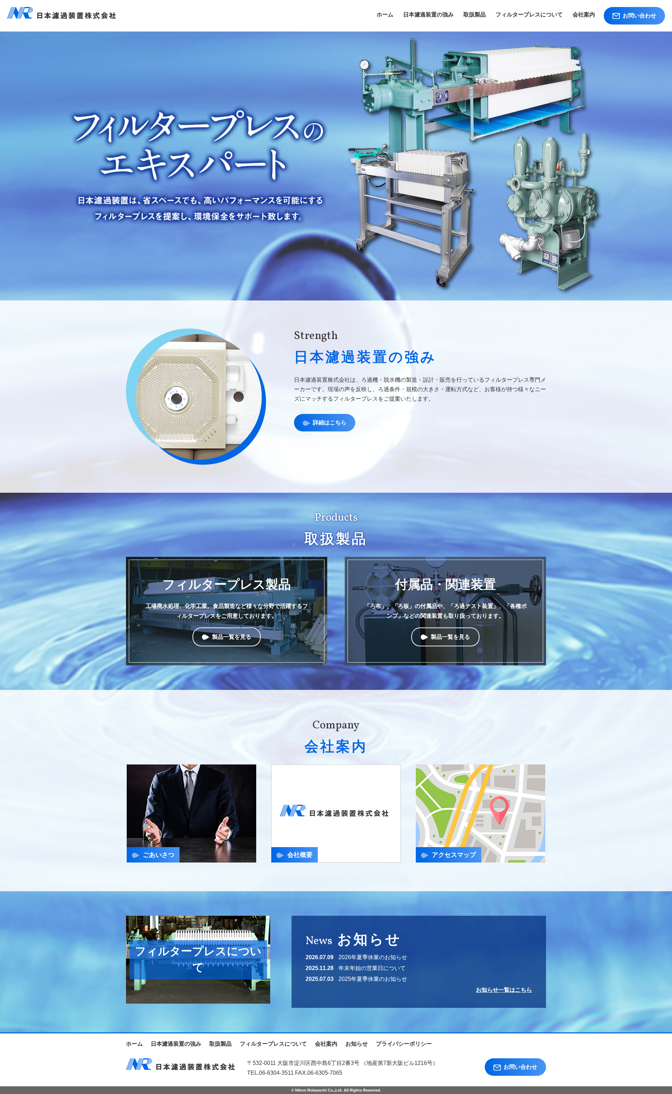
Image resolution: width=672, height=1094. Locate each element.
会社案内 (584, 15)
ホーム (385, 15)
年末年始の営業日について (372, 968)
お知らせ (356, 1044)
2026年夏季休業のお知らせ (372, 957)
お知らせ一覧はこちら (504, 990)
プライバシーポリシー (404, 1044)
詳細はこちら (328, 422)
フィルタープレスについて (529, 15)
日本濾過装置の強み (428, 15)
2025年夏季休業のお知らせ (372, 979)
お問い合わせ (638, 16)
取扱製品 (474, 15)
